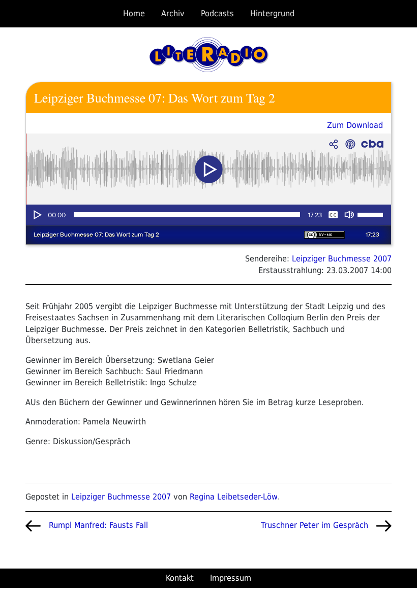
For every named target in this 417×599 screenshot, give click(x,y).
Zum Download (355, 125)
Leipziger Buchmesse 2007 (342, 258)
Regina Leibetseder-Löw (234, 497)
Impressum (230, 578)
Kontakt (180, 578)
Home (134, 13)
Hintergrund (272, 13)
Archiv (173, 13)
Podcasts (217, 13)
